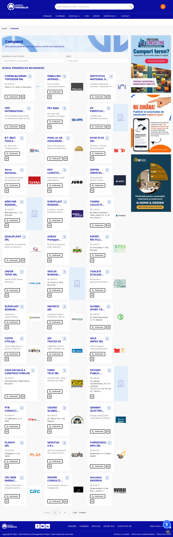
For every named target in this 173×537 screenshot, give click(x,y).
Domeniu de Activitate (13, 56)
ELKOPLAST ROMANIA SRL (12, 309)
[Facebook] (37, 526)
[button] (166, 524)
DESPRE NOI (109, 526)
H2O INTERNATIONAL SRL (15, 111)
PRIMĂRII (72, 526)
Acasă (4, 28)
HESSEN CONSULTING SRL (55, 480)
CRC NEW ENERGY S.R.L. (10, 480)
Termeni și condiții (121, 534)
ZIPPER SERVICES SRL (96, 173)
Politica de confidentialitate (142, 534)
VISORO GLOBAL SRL (52, 411)
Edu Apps (53, 108)
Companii (60, 16)
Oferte (96, 16)
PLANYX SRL (10, 444)
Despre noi (109, 16)
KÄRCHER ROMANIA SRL (11, 205)
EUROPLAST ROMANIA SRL (54, 205)
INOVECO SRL (53, 308)
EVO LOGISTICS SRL (54, 173)
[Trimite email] (23, 97)
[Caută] (131, 7)
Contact (125, 16)
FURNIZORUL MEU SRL (98, 444)
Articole (73, 16)
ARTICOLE (96, 526)
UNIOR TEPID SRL (11, 273)
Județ (68, 56)
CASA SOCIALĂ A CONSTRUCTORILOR (17, 371)
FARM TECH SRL (53, 371)
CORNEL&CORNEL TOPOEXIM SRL (16, 77)
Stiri (86, 16)
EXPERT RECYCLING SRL (97, 239)
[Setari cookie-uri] (167, 531)
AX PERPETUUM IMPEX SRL (97, 111)
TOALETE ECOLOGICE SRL (97, 274)
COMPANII (84, 526)
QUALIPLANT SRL (13, 238)
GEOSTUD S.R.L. (53, 444)
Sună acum (14, 97)
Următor (82, 512)
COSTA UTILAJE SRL (10, 341)
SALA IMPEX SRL (96, 339)
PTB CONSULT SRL (11, 411)
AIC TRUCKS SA (54, 339)
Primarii (47, 16)
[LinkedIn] (47, 526)
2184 (75, 512)
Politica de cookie (163, 534)
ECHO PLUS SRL (97, 139)
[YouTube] (42, 526)
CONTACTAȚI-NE (124, 526)
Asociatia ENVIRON (96, 479)
